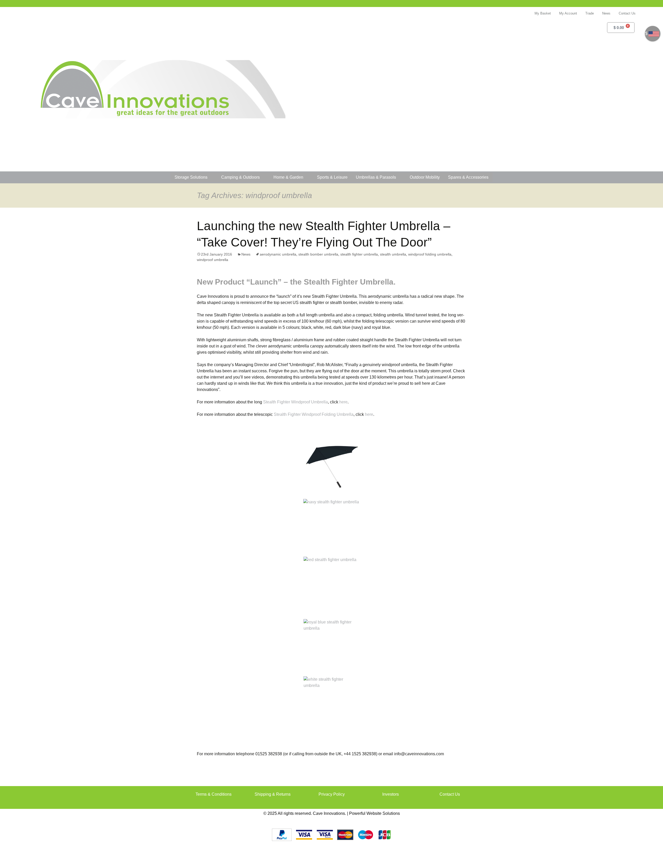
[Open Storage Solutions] (211, 177)
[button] (629, 43)
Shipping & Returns (273, 794)
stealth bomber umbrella (318, 254)
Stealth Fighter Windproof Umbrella (295, 402)
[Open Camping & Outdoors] (263, 177)
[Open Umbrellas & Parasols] (399, 177)
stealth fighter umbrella (359, 254)
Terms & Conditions (214, 794)
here (343, 402)
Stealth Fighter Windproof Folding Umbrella (314, 414)
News (245, 254)
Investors (390, 794)
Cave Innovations (329, 813)
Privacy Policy (332, 794)
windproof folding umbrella (429, 254)
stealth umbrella (393, 254)
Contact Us (449, 794)
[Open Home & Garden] (307, 177)
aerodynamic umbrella (278, 254)
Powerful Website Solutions (374, 813)
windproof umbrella (212, 260)
